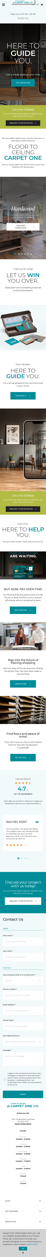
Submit (23, 1094)
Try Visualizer (23, 83)
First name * (8, 935)
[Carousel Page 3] (22, 254)
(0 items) (42, 4)
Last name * (8, 951)
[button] (33, 4)
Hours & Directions (23, 1124)
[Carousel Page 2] (18, 254)
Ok (23, 1248)
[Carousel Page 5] (28, 254)
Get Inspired (11, 1211)
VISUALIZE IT (20, 396)
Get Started (21, 610)
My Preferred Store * (11, 1036)
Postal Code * (8, 1020)
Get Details (20, 757)
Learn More (21, 684)
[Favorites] (37, 4)
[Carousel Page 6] (31, 254)
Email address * (9, 1005)
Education (10, 1222)
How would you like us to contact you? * (19, 975)
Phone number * (10, 989)
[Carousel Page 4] (25, 254)
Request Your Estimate (21, 123)
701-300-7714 (23, 18)
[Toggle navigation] (3, 4)
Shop (7, 1201)
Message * (7, 1050)
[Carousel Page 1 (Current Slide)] (15, 254)
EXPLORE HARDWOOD (20, 226)
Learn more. (32, 1244)
